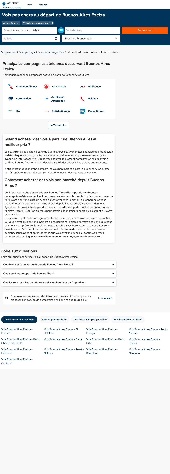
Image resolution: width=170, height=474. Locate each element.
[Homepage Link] (11, 3)
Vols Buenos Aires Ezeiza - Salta (63, 339)
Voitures (42, 4)
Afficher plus (59, 125)
